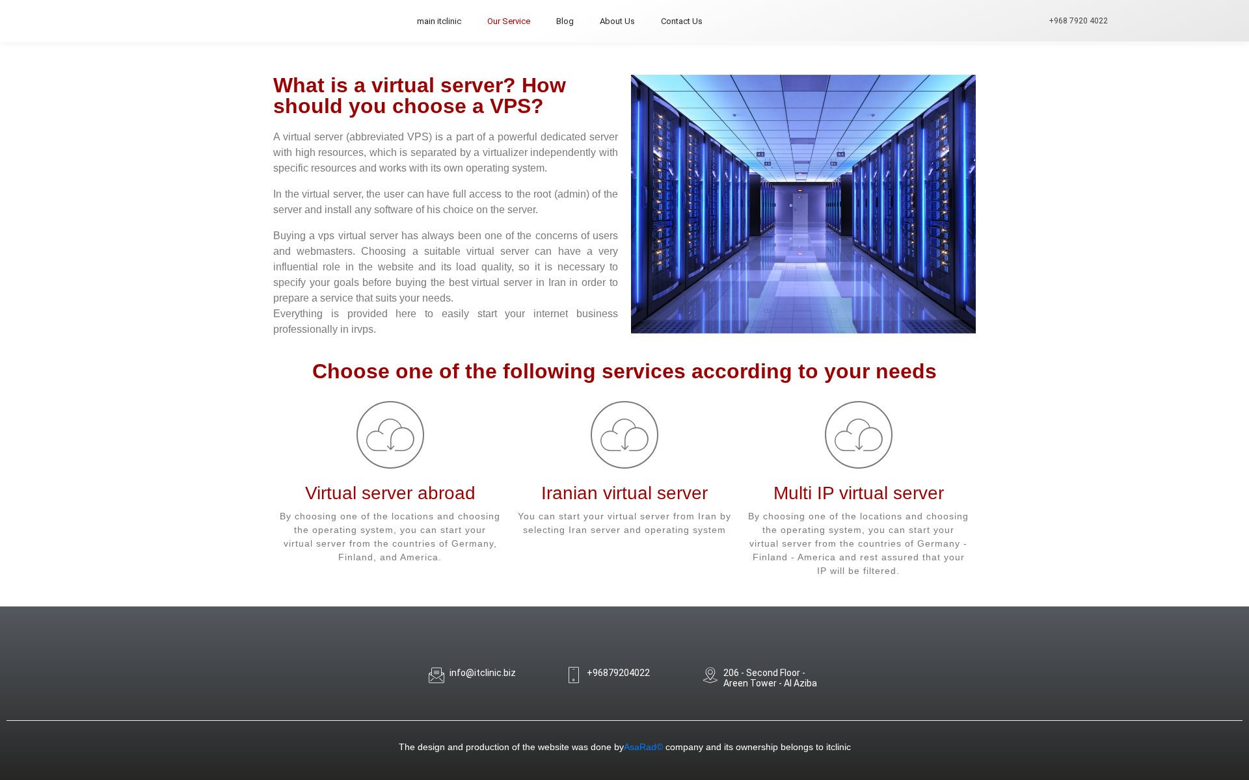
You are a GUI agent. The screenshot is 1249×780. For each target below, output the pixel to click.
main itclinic (439, 21)
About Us (617, 21)
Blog (565, 21)
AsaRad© (643, 747)
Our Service (508, 21)
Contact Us (682, 21)
